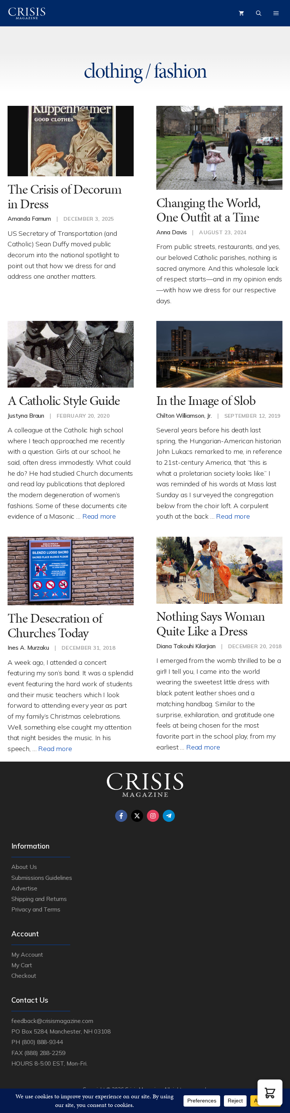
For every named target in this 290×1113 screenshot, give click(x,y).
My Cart (21, 965)
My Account (27, 954)
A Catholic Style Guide (64, 400)
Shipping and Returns (39, 898)
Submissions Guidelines (41, 877)
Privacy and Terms (35, 909)
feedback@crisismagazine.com (52, 1020)
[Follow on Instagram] (153, 816)
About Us (24, 866)
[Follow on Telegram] (169, 816)
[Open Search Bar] (258, 13)
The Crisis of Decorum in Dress (65, 196)
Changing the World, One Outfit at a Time (208, 210)
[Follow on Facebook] (121, 816)
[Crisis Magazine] (27, 13)
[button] (270, 1092)
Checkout (23, 975)
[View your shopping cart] (241, 13)
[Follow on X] (137, 816)
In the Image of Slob (206, 400)
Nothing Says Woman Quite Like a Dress (210, 623)
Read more (99, 516)
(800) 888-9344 (42, 1042)
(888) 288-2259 (44, 1053)
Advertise (24, 888)
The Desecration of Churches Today (55, 625)
